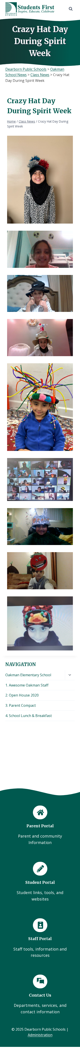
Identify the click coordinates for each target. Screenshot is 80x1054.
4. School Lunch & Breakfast (28, 715)
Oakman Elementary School (28, 674)
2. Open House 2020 (22, 695)
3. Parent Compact (20, 705)
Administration (40, 1034)
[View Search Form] (71, 9)
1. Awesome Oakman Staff (26, 685)
